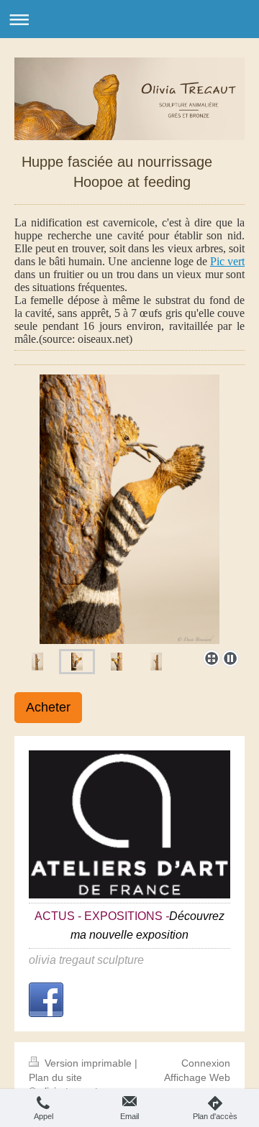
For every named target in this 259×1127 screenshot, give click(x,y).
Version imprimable (88, 1063)
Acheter (48, 707)
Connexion (205, 1063)
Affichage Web (197, 1077)
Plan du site (55, 1077)
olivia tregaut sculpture (86, 960)
